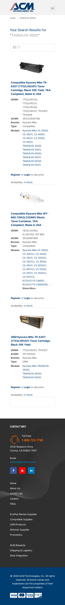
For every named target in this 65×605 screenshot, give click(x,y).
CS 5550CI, (40, 273)
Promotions (16, 534)
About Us (15, 488)
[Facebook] (13, 470)
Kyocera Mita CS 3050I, (35, 250)
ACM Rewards (17, 545)
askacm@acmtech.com (23, 462)
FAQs (13, 503)
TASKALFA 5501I (31, 164)
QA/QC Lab (16, 493)
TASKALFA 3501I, (32, 149)
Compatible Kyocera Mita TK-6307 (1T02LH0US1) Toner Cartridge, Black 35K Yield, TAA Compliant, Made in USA (31, 88)
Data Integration (19, 555)
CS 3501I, (27, 134)
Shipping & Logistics (21, 550)
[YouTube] (22, 470)
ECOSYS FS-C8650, (33, 280)
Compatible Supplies (21, 519)
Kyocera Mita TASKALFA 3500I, (35, 367)
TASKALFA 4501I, (32, 157)
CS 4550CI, (40, 265)
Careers (14, 498)
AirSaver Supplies (19, 529)
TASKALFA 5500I (31, 377)
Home (13, 18)
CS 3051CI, (28, 253)
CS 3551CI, (28, 261)
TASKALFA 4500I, (32, 153)
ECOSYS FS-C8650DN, (35, 284)
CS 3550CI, (40, 257)
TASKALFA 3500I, (32, 145)
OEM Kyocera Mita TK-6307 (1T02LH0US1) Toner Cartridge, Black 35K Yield (30, 340)
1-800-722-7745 (32, 440)
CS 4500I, (39, 134)
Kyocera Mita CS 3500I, (35, 130)
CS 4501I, (27, 138)
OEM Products (18, 524)
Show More (29, 288)
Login (27, 174)
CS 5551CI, (28, 276)
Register (15, 174)
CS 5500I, (39, 138)
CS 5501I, (27, 142)
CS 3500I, (41, 253)
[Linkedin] (31, 470)
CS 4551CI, (28, 269)
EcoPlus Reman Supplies (23, 514)
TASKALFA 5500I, (32, 161)
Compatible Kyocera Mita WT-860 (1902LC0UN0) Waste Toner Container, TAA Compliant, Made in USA (29, 219)
